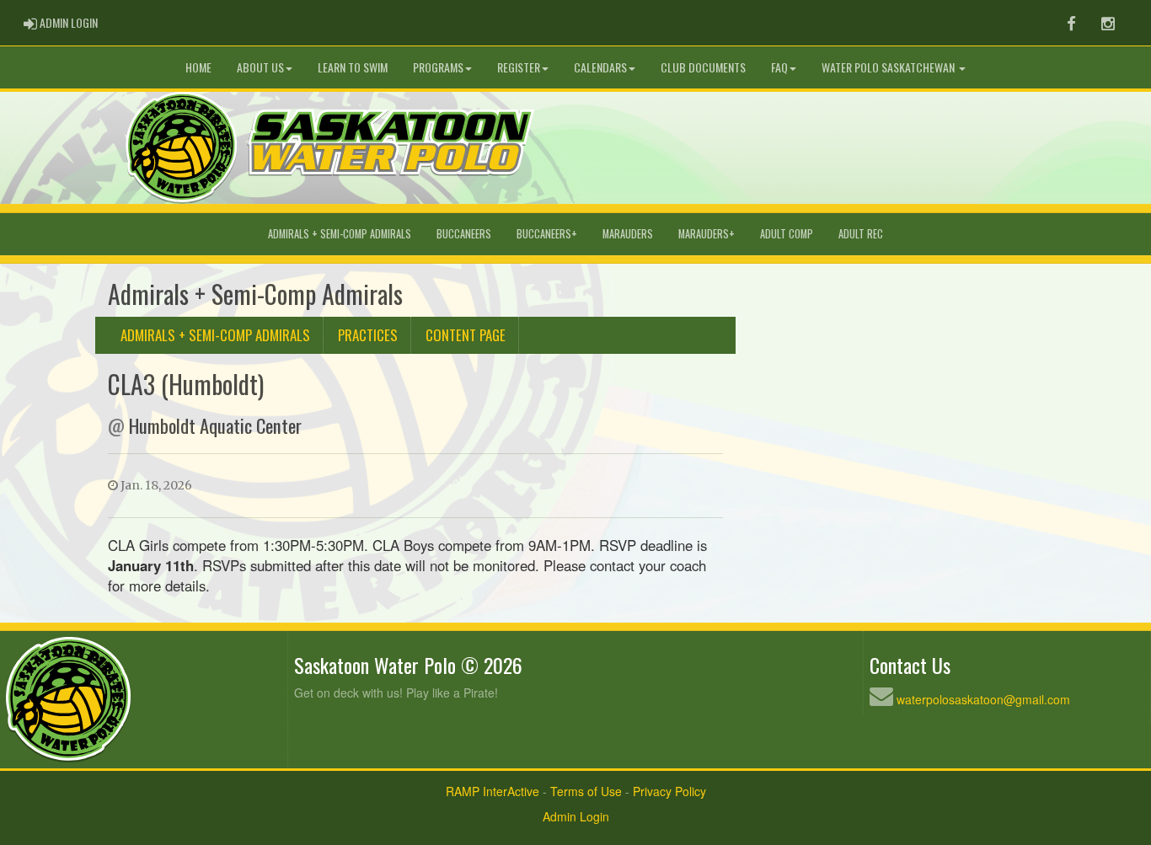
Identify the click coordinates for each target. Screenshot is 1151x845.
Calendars (600, 67)
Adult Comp (786, 234)
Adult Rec (860, 234)
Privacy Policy (669, 791)
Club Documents (703, 67)
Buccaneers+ (547, 234)
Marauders (627, 234)
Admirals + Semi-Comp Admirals (339, 234)
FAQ (779, 67)
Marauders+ (706, 234)
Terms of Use (586, 791)
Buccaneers (463, 234)
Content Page (466, 334)
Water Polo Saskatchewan (889, 67)
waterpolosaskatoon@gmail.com (983, 699)
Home (198, 67)
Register (518, 67)
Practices (368, 334)
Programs (438, 67)
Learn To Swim (353, 67)
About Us (260, 67)
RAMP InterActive (492, 791)
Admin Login (576, 816)
